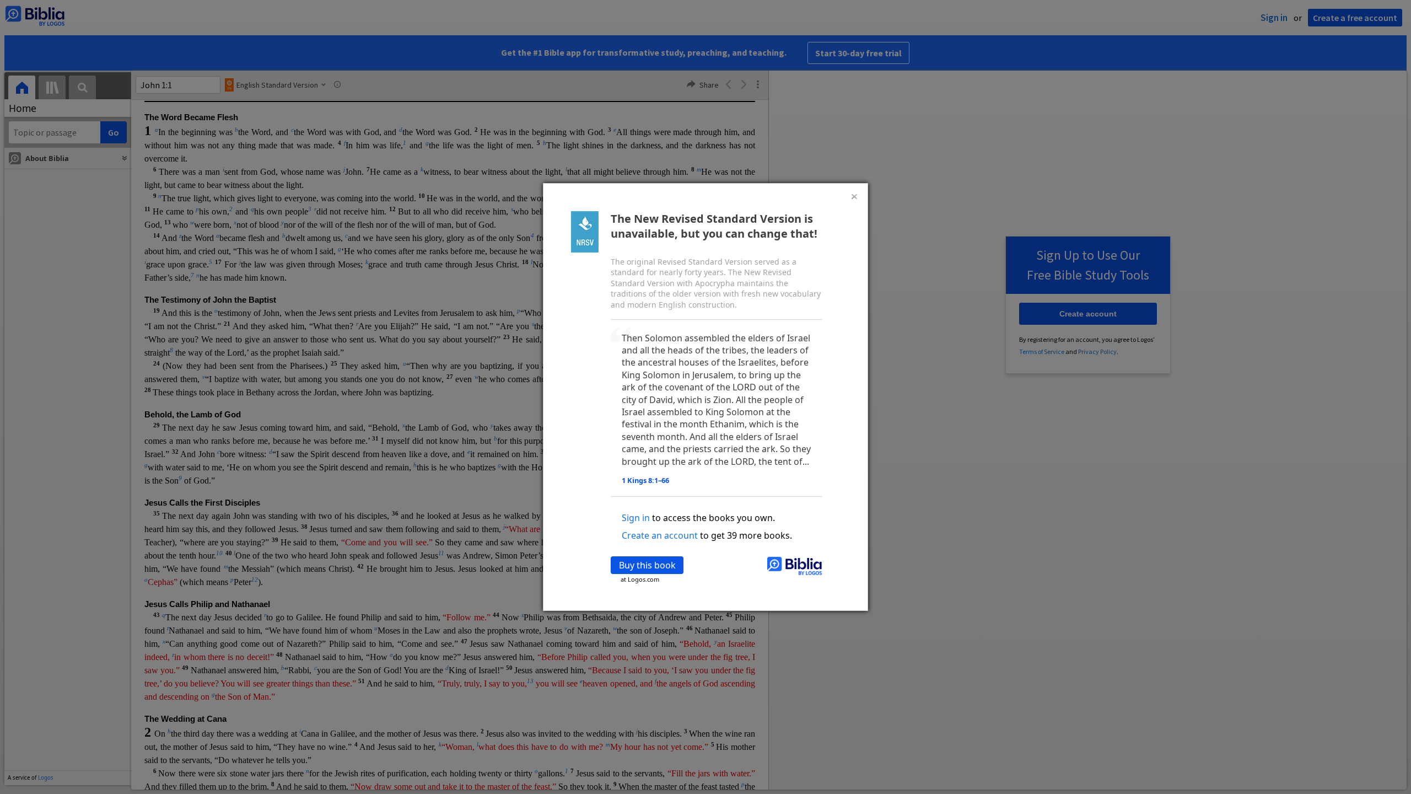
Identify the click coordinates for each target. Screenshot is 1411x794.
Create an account (660, 535)
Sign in (636, 518)
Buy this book (647, 565)
